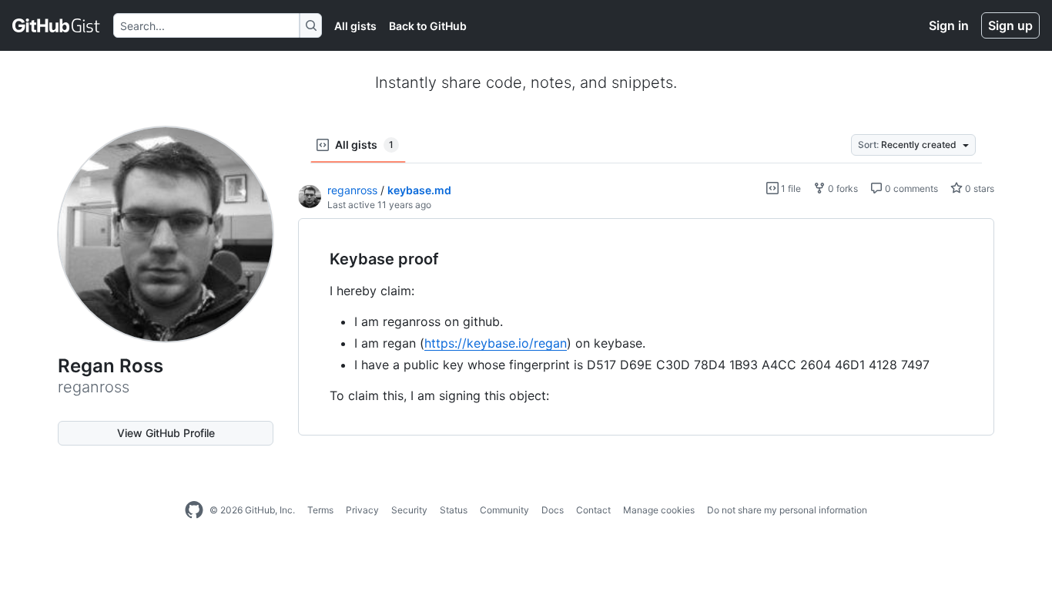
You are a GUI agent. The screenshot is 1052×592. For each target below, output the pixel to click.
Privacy (362, 510)
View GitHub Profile (166, 432)
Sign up (1010, 25)
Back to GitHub (428, 25)
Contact (593, 510)
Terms (320, 510)
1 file (790, 188)
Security (409, 510)
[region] (646, 327)
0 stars (978, 188)
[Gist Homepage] (56, 25)
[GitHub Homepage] (194, 510)
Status (453, 510)
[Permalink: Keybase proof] (319, 260)
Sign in (949, 25)
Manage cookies (659, 510)
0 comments (910, 188)
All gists (355, 25)
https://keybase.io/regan (495, 343)
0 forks (842, 188)
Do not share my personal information (787, 510)
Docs (552, 510)
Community (504, 510)
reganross (352, 190)
